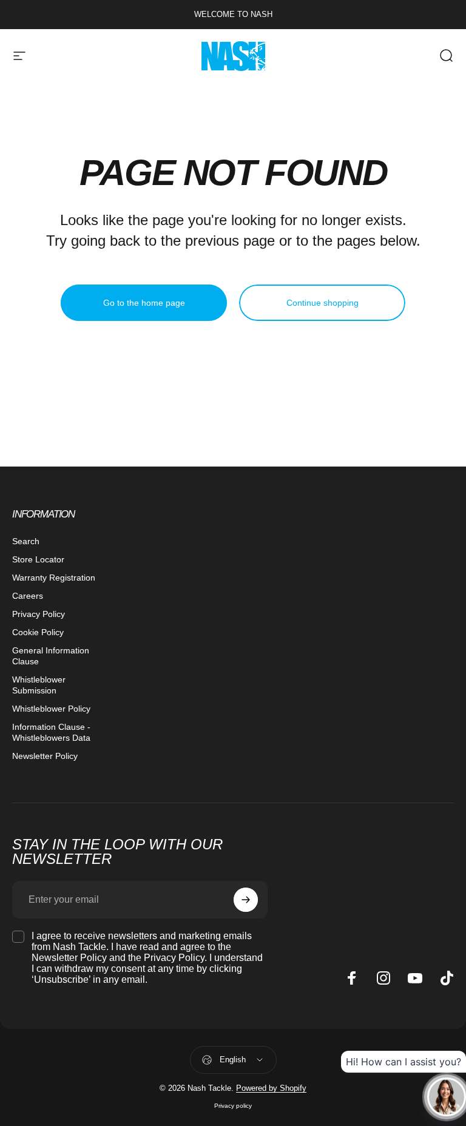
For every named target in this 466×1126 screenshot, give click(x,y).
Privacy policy (233, 1105)
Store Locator (38, 559)
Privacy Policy (38, 614)
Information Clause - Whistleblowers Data (51, 732)
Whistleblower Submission (39, 685)
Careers (27, 596)
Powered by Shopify (271, 1088)
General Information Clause (50, 656)
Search (25, 541)
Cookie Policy (38, 632)
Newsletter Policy (45, 756)
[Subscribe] (246, 900)
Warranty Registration (53, 577)
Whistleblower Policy (51, 708)
